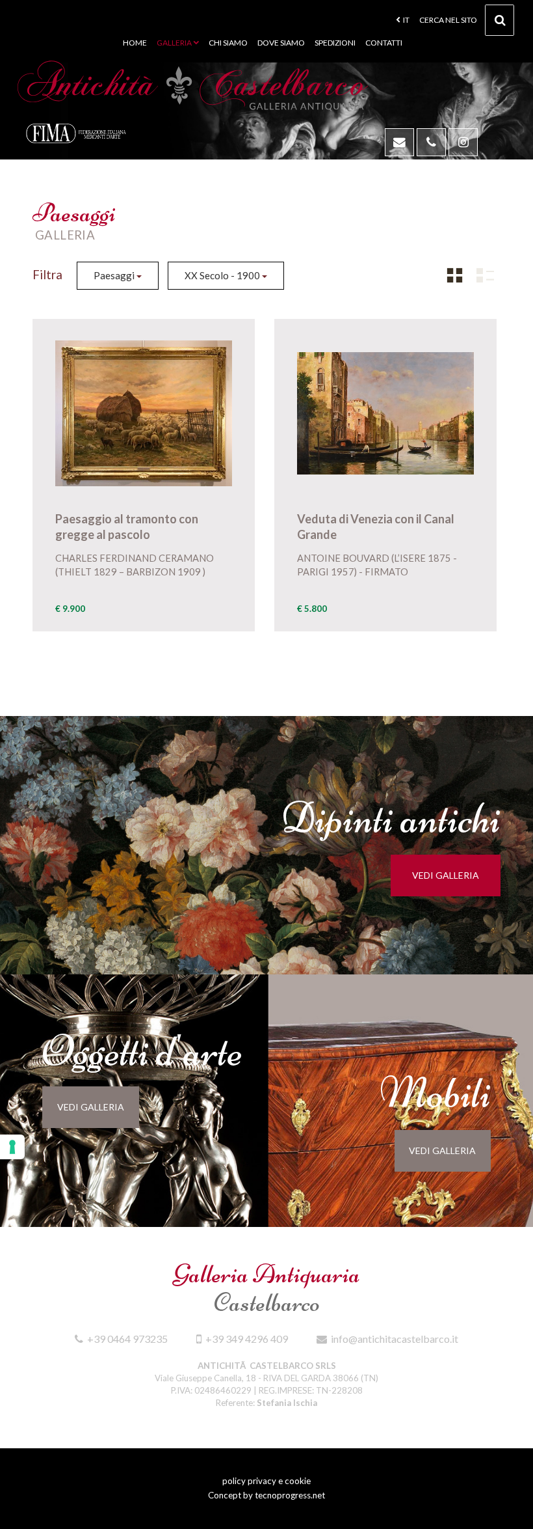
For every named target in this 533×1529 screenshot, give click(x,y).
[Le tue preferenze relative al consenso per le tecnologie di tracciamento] (12, 1147)
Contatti (383, 43)
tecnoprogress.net (290, 1495)
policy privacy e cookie (266, 1481)
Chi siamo (228, 43)
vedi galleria (445, 875)
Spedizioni (335, 43)
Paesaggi (115, 275)
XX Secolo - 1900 (223, 275)
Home (135, 43)
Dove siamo (281, 43)
